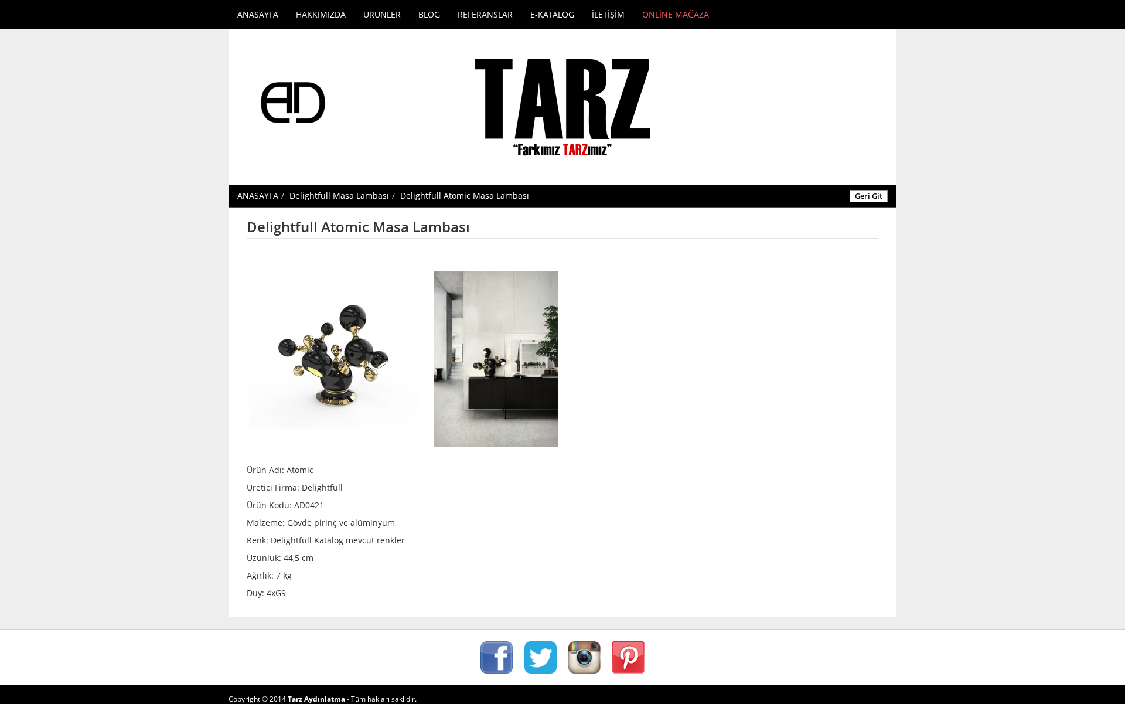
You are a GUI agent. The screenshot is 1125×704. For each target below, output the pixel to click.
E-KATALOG (552, 14)
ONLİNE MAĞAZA (675, 14)
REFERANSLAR (485, 14)
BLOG (429, 14)
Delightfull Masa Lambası (339, 195)
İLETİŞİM (608, 14)
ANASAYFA (257, 14)
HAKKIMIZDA (321, 14)
